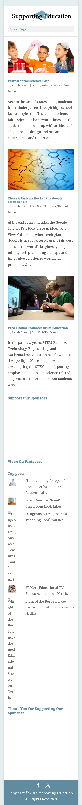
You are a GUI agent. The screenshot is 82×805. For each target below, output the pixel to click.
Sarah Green (20, 85)
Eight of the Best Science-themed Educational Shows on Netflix (49, 607)
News (54, 85)
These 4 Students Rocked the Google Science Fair (35, 200)
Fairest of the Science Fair (28, 81)
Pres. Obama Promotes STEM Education (38, 328)
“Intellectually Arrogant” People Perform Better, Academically (45, 487)
